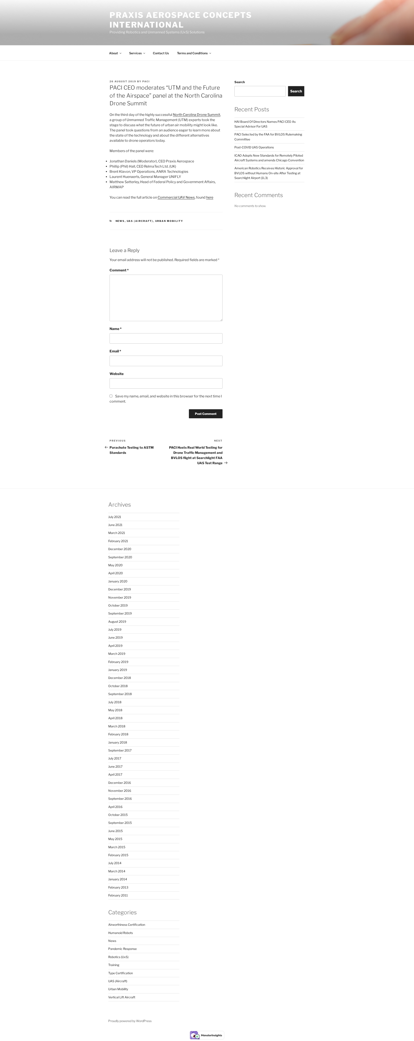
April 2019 (115, 645)
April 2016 (115, 807)
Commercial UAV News (176, 197)
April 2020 (115, 573)
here (209, 197)
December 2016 (119, 782)
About (113, 53)
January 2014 (117, 879)
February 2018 (118, 734)
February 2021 (118, 541)
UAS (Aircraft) (140, 221)
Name (116, 329)
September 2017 (120, 750)
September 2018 (120, 694)
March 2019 (116, 653)
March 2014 (116, 871)
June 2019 (115, 637)
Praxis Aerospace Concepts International (181, 20)
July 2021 (114, 517)
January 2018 (117, 742)
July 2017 (114, 758)
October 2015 (118, 815)
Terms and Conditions (192, 53)
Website (117, 374)
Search (239, 82)
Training (113, 965)
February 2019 (118, 662)
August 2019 (117, 621)
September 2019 (120, 613)
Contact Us (161, 53)
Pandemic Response (122, 949)
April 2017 (115, 774)
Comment (119, 270)
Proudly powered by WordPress (130, 1021)
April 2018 (115, 718)
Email (115, 351)
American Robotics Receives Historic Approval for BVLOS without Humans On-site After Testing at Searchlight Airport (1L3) (268, 173)
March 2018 (116, 726)
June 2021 (115, 525)
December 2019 (119, 589)
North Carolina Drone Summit (196, 115)
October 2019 (118, 605)
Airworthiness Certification (126, 924)
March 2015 (116, 847)
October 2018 (118, 686)
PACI (146, 81)
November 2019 (119, 597)
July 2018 (114, 702)
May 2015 (115, 839)
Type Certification (120, 973)
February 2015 (118, 855)
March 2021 (116, 533)
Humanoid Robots (120, 933)
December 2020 (119, 549)
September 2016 (120, 798)
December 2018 (119, 678)
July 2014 (114, 863)
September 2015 (120, 823)
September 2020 (120, 557)
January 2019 (117, 670)
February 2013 (118, 887)
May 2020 (115, 565)
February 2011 (118, 895)
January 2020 (117, 581)
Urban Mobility (169, 221)
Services (135, 53)
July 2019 (114, 629)
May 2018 (115, 710)
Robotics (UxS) (118, 957)
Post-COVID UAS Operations (254, 147)
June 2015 (115, 831)
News (120, 221)
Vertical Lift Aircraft (121, 997)
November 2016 (119, 790)
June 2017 (115, 766)
